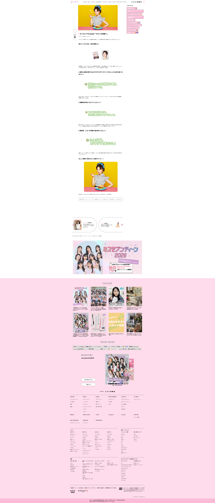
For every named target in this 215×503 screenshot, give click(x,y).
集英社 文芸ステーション (74, 466)
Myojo (135, 434)
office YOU (109, 449)
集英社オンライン (124, 452)
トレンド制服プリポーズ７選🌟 (134, 14)
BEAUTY (89, 1)
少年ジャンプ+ (72, 441)
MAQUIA (122, 439)
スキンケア (85, 409)
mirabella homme (124, 478)
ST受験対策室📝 (131, 20)
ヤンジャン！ (85, 448)
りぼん (96, 441)
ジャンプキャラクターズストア (126, 466)
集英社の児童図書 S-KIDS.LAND (112, 464)
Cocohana (108, 447)
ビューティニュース (86, 399)
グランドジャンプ (85, 452)
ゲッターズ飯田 (136, 417)
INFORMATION (99, 420)
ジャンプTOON (72, 442)
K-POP (110, 404)
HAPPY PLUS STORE (124, 468)
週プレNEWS (136, 435)
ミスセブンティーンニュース (75, 422)
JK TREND (109, 1)
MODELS (114, 1)
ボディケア (85, 235)
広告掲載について (73, 487)
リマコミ (96, 447)
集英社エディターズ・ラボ (138, 464)
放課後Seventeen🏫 (132, 8)
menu (144, 2)
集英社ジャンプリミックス (74, 449)
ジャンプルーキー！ (73, 446)
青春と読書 (72, 469)
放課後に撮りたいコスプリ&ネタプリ (134, 11)
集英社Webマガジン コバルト (99, 469)
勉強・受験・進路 (99, 406)
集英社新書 (84, 471)
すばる (71, 463)
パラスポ (135, 441)
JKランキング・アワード (125, 401)
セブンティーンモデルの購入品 (134, 25)
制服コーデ (97, 401)
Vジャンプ (72, 437)
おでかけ (122, 406)
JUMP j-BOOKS (97, 464)
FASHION (84, 1)
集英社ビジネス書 (85, 469)
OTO (122, 463)
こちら (113, 501)
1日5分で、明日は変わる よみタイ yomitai (88, 464)
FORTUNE (124, 1)
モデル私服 (72, 401)
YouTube (123, 414)
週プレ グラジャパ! (137, 437)
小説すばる (72, 464)
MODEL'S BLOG (119, 1)
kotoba (84, 475)
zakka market (123, 480)
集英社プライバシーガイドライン (90, 487)
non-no (122, 435)
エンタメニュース (111, 399)
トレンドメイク (85, 401)
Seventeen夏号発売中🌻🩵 (133, 22)
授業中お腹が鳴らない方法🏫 (134, 349)
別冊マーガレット (98, 444)
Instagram (111, 414)
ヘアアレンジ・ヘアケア (87, 406)
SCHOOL (93, 1)
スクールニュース (99, 399)
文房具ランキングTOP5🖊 (133, 27)
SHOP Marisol (123, 473)
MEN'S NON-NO (123, 449)
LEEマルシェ (123, 471)
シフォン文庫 (97, 470)
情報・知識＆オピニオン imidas (88, 478)
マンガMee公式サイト (98, 446)
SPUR (122, 441)
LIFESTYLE (105, 1)
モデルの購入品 (123, 404)
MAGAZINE (85, 420)
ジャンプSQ (72, 435)
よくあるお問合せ (80, 487)
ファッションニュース (73, 399)
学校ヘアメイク (98, 404)
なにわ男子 (110, 401)
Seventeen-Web (76, 235)
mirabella (122, 476)
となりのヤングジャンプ (87, 450)
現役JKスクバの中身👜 (132, 30)
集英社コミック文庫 (73, 451)
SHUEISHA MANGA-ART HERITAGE (126, 464)
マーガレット (97, 442)
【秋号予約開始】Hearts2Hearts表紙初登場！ (134, 17)
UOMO (122, 451)
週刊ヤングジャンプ (86, 444)
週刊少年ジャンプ (73, 434)
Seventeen (123, 434)
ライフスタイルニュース (125, 399)
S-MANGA (71, 447)
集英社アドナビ (136, 463)
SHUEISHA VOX (123, 469)
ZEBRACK (71, 444)
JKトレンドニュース (137, 399)
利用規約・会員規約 (100, 487)
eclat (122, 444)
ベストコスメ (85, 404)
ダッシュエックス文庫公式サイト (100, 467)
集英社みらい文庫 (110, 463)
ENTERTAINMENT (99, 1)
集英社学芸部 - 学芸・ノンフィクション (88, 467)
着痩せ (71, 406)
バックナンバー (85, 422)
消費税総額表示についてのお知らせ (111, 487)
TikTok (97, 414)
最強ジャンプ (72, 439)
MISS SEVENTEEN (74, 420)
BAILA (122, 437)
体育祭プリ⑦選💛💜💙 (132, 32)
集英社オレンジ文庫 (98, 463)
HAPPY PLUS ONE (124, 447)
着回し (71, 404)
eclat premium (123, 474)
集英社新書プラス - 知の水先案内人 (88, 473)
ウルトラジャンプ (85, 453)
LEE (121, 442)
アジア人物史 (72, 471)
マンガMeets (97, 449)
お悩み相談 (123, 409)
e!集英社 (84, 477)
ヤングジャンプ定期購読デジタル (88, 447)
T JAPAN (122, 446)
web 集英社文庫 (72, 468)
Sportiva (135, 439)
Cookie (108, 446)
